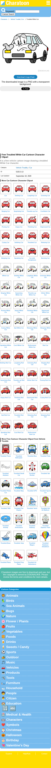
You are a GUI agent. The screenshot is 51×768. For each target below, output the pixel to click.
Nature (11, 616)
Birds (10, 600)
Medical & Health (18, 714)
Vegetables (14, 631)
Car (22, 19)
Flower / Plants (17, 621)
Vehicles (12, 667)
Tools (10, 678)
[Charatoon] (16, 5)
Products (13, 672)
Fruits (10, 626)
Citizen (11, 698)
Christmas (13, 730)
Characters (14, 719)
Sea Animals (15, 606)
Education (13, 703)
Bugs (10, 611)
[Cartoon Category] (48, 4)
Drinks (11, 642)
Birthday (12, 740)
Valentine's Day (17, 745)
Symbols (12, 725)
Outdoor (12, 657)
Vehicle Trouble (15, 19)
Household (14, 688)
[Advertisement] (25, 123)
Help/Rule (26, 754)
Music (10, 662)
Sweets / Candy (17, 647)
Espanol (9, 754)
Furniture (13, 683)
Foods (11, 636)
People (11, 693)
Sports (11, 652)
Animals (12, 595)
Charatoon (4, 19)
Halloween (14, 735)
